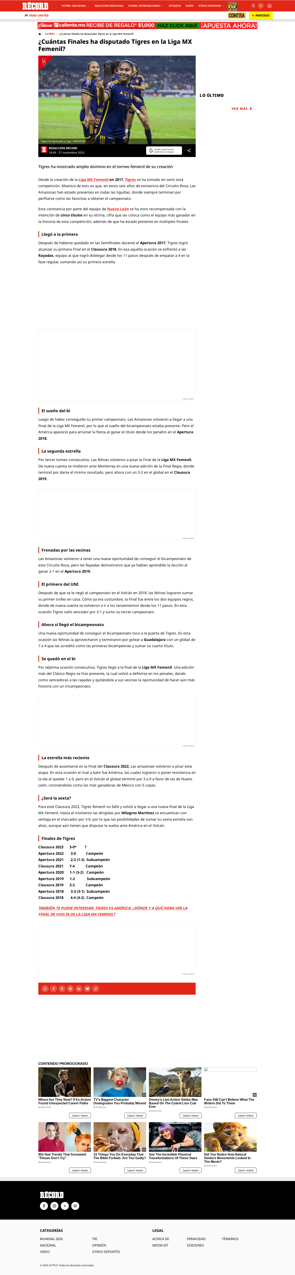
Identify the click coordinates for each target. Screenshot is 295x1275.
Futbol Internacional (144, 5)
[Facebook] (53, 988)
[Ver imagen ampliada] (117, 100)
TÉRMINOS (230, 1239)
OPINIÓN (99, 1245)
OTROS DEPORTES (106, 1252)
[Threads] (70, 988)
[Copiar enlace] (95, 988)
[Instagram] (54, 1206)
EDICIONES (195, 1245)
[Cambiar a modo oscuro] (260, 6)
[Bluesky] (87, 988)
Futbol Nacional (74, 5)
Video (190, 5)
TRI (94, 1239)
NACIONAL (48, 1245)
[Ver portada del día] (232, 5)
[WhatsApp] (45, 988)
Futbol (50, 34)
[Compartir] (188, 150)
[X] (62, 988)
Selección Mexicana (109, 5)
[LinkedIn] (78, 988)
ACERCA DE (160, 1239)
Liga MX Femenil (94, 179)
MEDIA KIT (160, 1245)
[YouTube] (75, 1206)
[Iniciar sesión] (269, 6)
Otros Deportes (210, 5)
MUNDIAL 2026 (51, 1239)
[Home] (39, 34)
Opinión (175, 5)
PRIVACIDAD (196, 1239)
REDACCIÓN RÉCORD (63, 148)
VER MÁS (240, 108)
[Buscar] (253, 6)
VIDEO (45, 1252)
